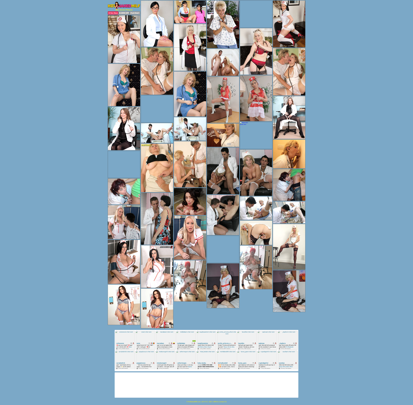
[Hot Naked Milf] (124, 5)
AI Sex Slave (113, 13)
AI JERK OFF (124, 13)
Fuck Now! (135, 13)
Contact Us (223, 402)
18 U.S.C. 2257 (207, 402)
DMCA (215, 402)
